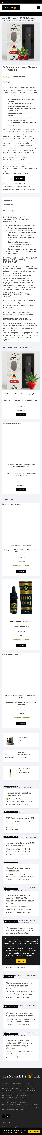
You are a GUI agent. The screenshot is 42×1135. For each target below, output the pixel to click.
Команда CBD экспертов (15, 804)
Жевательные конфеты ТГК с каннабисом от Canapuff (19, 985)
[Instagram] (7, 1)
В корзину (19, 178)
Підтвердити (34, 1131)
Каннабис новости (11, 786)
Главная (4, 18)
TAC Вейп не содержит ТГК (20, 818)
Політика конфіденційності (11, 1127)
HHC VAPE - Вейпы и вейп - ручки (25, 184)
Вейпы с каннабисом (22, 186)
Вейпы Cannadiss (30, 189)
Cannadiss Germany (15, 189)
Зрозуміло (21, 961)
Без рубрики (9, 976)
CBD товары (23, 737)
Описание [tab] (8, 200)
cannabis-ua (11, 854)
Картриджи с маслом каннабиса (24, 770)
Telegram (8, 1122)
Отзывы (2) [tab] (8, 204)
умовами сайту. (18, 1132)
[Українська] (2, 1)
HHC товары (12, 18)
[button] (36, 25)
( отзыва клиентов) (18, 77)
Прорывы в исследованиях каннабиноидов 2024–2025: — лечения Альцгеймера (20, 930)
